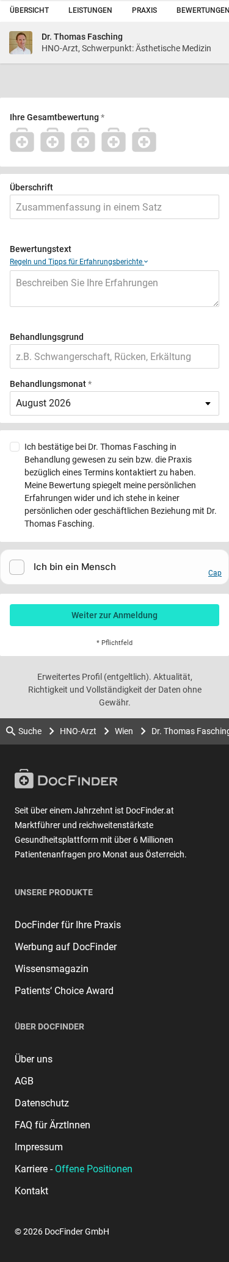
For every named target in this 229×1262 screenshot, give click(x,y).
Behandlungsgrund (47, 337)
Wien (124, 731)
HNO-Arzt (78, 731)
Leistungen (90, 10)
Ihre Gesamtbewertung (54, 117)
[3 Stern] (86, 140)
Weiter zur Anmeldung (114, 615)
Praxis (144, 10)
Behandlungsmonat (48, 384)
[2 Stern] (55, 140)
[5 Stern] (147, 140)
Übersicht (29, 10)
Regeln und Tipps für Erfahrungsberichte (77, 262)
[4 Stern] (116, 140)
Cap (215, 573)
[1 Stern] (25, 140)
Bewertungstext (40, 249)
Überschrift (31, 187)
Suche (30, 731)
